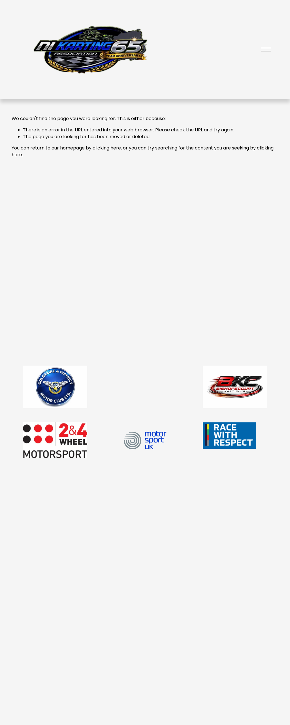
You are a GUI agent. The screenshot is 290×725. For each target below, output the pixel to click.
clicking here (107, 148)
